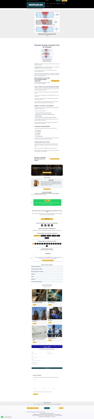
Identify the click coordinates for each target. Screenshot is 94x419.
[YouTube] (47, 0)
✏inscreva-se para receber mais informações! (47, 219)
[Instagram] (46, 0)
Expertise (38, 404)
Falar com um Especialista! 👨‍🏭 (55, 80)
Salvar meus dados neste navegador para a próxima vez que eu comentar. (42, 391)
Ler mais (34, 304)
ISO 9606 (50, 320)
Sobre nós (35, 404)
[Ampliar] (51, 50)
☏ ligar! (47, 200)
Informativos (49, 404)
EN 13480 (35, 321)
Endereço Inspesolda (57, 404)
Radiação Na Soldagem (37, 302)
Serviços (42, 404)
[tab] (37, 235)
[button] (64, 0)
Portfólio (45, 404)
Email (32, 355)
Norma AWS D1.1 (51, 302)
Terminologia (47, 35)
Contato (52, 404)
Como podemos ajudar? (34, 362)
